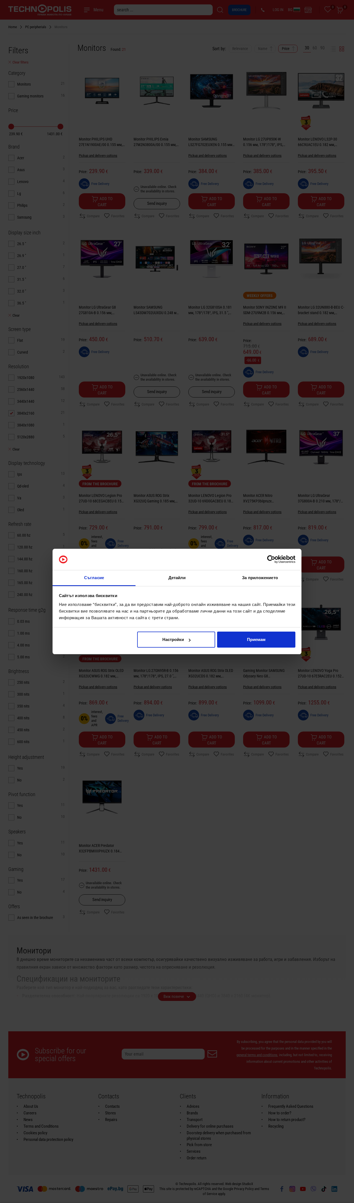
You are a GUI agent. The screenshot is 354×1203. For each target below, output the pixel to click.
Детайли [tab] (177, 577)
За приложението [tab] (260, 577)
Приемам (256, 639)
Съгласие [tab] (94, 577)
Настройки (173, 639)
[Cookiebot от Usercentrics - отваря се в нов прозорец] (271, 559)
